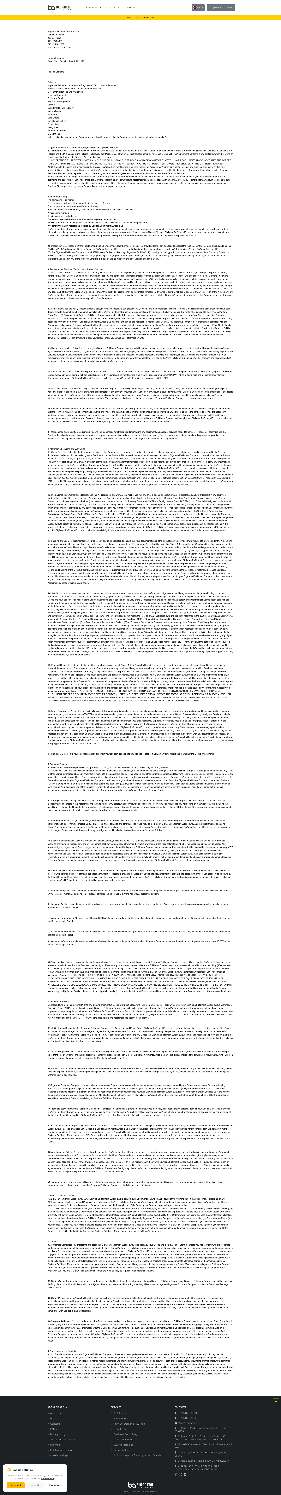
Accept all (16, 1485)
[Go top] (276, 1401)
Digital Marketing (123, 1439)
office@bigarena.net (189, 1423)
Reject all (35, 1485)
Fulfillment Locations (62, 1450)
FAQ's (53, 1429)
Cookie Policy (47, 1478)
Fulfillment (120, 1413)
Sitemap (55, 1444)
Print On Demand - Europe (129, 1423)
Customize (54, 1485)
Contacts (130, 7)
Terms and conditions (62, 1439)
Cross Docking (122, 1450)
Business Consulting (125, 1434)
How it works (121, 1429)
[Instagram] (180, 1474)
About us (104, 7)
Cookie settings (59, 1455)
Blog (117, 7)
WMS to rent (121, 1418)
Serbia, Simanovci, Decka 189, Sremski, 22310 (203, 1460)
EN (199, 7)
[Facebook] (175, 1474)
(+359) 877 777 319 (187, 1418)
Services (89, 7)
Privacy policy (58, 1434)
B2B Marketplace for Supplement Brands (137, 1455)
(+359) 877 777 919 (222, 7)
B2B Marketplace (123, 1444)
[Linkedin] (185, 1474)
